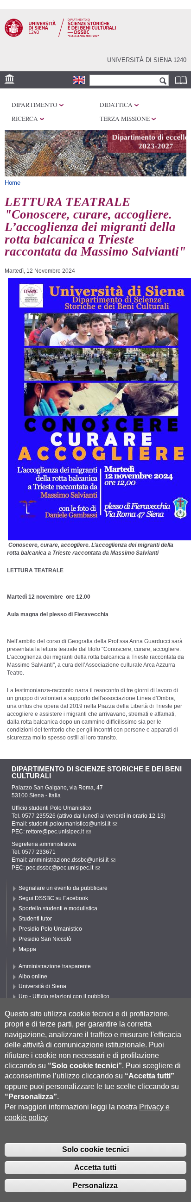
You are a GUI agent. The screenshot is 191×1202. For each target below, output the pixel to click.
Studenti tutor (35, 918)
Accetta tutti (95, 1167)
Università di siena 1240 (146, 59)
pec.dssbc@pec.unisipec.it (59, 867)
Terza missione (125, 118)
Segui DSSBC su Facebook (53, 898)
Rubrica (182, 80)
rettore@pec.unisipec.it (55, 831)
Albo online (33, 976)
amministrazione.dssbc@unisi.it (68, 860)
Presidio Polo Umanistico (50, 929)
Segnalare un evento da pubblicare (63, 888)
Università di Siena (42, 986)
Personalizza (95, 1185)
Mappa (27, 949)
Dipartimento (34, 104)
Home (12, 182)
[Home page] (60, 35)
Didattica (116, 104)
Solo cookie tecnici (95, 1149)
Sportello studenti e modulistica (58, 908)
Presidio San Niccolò (45, 939)
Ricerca (25, 118)
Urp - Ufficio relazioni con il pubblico (64, 996)
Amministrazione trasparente (55, 966)
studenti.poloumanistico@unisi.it (69, 823)
